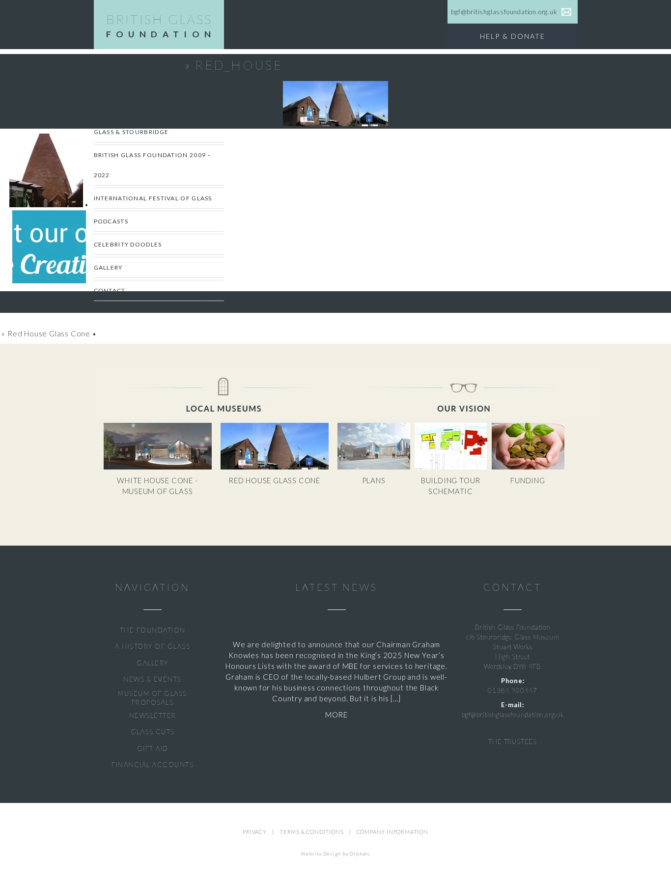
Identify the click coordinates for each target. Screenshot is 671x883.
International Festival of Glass (153, 198)
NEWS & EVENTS (152, 679)
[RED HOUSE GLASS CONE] (278, 467)
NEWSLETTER (152, 715)
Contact (110, 290)
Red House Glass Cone (90, 64)
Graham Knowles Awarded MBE (336, 628)
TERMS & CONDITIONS (311, 831)
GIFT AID (152, 748)
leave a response (588, 296)
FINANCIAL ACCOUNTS (153, 765)
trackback (647, 296)
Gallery (108, 267)
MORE (336, 714)
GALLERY (152, 663)
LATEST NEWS (336, 587)
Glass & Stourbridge (131, 132)
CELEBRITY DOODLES (128, 244)
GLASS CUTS (153, 732)
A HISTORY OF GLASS (152, 646)
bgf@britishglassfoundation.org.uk (513, 714)
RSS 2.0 (495, 296)
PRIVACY (255, 831)
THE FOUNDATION (153, 630)
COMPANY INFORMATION (392, 831)
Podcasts (111, 221)
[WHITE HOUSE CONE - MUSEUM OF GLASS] (162, 467)
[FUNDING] (529, 467)
